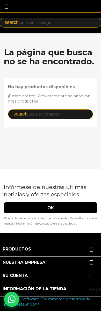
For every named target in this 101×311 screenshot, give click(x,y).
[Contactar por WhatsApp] (11, 299)
